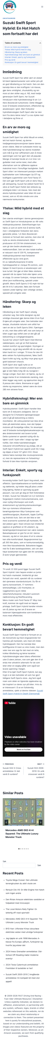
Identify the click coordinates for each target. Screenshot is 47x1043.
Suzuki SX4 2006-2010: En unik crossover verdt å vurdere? (35, 770)
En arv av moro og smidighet (16, 47)
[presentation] (23, 812)
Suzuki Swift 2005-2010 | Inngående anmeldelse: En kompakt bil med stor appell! (23, 978)
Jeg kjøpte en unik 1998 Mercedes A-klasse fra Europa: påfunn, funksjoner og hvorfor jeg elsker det (24, 941)
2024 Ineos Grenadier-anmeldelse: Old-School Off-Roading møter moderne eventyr (24, 955)
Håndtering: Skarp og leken (16, 52)
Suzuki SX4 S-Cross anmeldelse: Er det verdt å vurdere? (12, 769)
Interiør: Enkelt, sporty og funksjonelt (20, 57)
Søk (4, 861)
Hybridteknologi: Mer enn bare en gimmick (22, 55)
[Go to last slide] (6, 822)
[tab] (19, 848)
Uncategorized (9, 18)
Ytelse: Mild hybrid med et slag (18, 50)
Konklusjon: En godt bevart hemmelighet (21, 62)
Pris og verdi (10, 60)
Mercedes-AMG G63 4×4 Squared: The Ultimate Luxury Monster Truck (21, 833)
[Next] (40, 822)
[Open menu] (42, 7)
